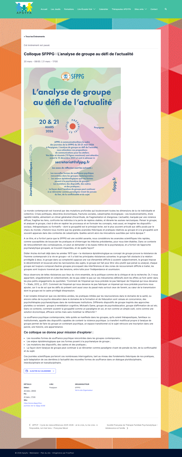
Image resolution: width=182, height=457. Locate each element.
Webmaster (34, 453)
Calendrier (103, 9)
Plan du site (45, 453)
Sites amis (139, 9)
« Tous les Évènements (34, 36)
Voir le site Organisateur (84, 390)
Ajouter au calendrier (40, 371)
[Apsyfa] (24, 9)
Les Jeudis (55, 9)
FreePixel (70, 453)
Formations (69, 9)
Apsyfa (25, 453)
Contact (154, 9)
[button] (166, 9)
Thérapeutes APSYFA (121, 9)
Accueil (44, 9)
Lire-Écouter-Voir (85, 9)
